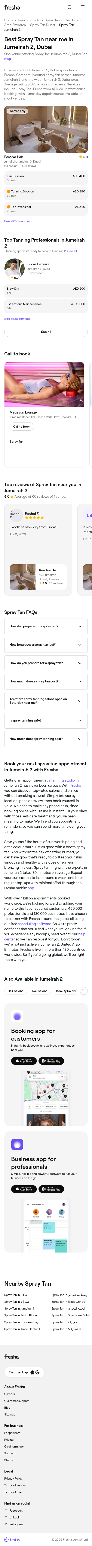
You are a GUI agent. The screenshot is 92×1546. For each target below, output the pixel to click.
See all (46, 332)
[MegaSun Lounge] (44, 415)
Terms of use (13, 1492)
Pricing (8, 1439)
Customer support (16, 1400)
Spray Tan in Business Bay (21, 1322)
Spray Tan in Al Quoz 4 (66, 1329)
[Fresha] (12, 7)
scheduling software (34, 924)
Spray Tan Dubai (42, 25)
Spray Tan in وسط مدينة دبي (69, 1295)
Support (9, 1453)
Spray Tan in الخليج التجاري (68, 1308)
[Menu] (82, 7)
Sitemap (9, 1414)
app (31, 888)
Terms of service (15, 1485)
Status (8, 1460)
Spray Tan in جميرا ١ (17, 1301)
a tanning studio (61, 780)
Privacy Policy (13, 1478)
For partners (12, 1433)
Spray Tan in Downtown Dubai (71, 1315)
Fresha (75, 785)
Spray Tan (52, 20)
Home (8, 20)
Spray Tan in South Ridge (20, 1315)
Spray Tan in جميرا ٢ (64, 1322)
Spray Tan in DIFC (15, 1295)
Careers (9, 1394)
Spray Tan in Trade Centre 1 (22, 1329)
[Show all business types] (84, 991)
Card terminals (14, 1446)
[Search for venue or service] (70, 7)
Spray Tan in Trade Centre (68, 1301)
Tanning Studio (29, 20)
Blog (7, 1407)
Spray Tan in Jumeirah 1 (19, 1308)
